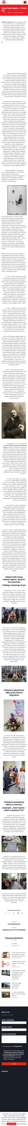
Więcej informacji (21, 1124)
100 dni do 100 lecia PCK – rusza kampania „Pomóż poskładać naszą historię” (19, 954)
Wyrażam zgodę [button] (11, 1124)
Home (4, 12)
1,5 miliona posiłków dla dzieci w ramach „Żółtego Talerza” (18, 993)
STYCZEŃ (14, 943)
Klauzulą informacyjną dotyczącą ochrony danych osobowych (13, 1054)
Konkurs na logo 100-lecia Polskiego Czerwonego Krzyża (18, 963)
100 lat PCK (9, 12)
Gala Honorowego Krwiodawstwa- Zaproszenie (16, 984)
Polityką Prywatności (11, 1052)
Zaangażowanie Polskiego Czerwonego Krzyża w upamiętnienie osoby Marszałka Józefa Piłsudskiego (18, 974)
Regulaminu (18, 1046)
